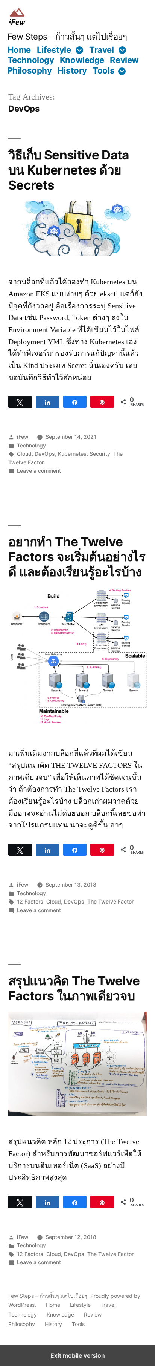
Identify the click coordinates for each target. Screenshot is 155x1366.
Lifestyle (54, 49)
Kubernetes (72, 453)
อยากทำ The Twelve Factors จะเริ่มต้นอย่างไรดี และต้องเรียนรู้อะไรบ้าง (76, 556)
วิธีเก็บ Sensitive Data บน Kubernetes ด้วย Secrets (68, 170)
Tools (103, 70)
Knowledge (82, 60)
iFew (23, 436)
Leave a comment (39, 470)
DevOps (45, 453)
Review (124, 60)
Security (100, 453)
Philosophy (30, 70)
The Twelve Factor (110, 901)
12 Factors (30, 901)
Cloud (24, 453)
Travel (101, 49)
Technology (31, 60)
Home (19, 49)
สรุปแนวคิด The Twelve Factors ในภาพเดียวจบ (74, 988)
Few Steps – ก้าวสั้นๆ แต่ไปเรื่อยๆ (67, 36)
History (72, 70)
